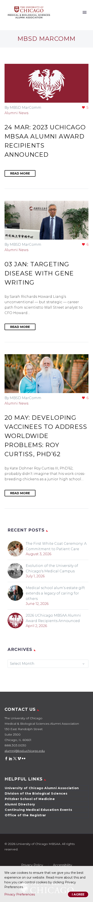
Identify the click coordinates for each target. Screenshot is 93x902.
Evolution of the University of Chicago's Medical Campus (52, 568)
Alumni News (16, 113)
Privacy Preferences (19, 894)
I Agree (78, 894)
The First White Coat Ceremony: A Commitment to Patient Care (56, 546)
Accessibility (62, 865)
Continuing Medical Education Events (38, 810)
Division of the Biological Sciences (36, 793)
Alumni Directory (20, 804)
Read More (20, 173)
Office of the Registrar (25, 815)
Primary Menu (84, 12)
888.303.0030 (15, 745)
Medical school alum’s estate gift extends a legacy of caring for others (55, 593)
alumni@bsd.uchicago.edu (25, 751)
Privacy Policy (32, 865)
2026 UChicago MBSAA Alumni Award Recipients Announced (53, 618)
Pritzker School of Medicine (30, 799)
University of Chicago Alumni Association (42, 788)
